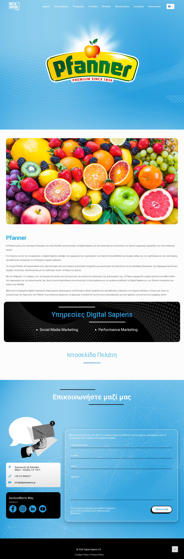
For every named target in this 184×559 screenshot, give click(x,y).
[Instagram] (23, 509)
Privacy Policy (97, 554)
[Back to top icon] (175, 549)
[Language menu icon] (170, 6)
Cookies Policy (82, 554)
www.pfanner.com (92, 362)
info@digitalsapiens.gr (25, 482)
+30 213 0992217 (23, 476)
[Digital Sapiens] (14, 6)
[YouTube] (43, 509)
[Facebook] (13, 509)
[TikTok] (33, 509)
